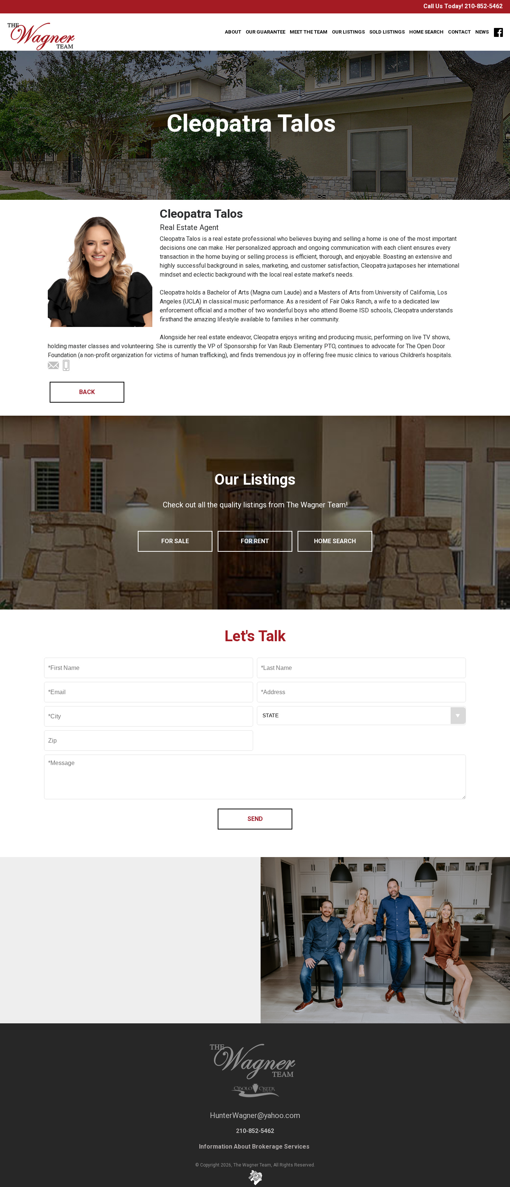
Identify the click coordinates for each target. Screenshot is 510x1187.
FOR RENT (255, 541)
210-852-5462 (483, 6)
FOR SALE (175, 541)
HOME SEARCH (335, 541)
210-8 (107, 978)
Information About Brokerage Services (255, 1146)
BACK (87, 392)
